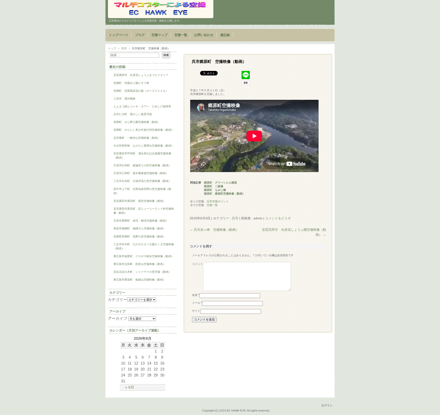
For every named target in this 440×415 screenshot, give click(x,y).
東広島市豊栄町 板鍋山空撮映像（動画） (139, 279)
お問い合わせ (203, 35)
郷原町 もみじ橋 (215, 190)
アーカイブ (117, 318)
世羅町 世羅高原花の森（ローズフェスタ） (140, 90)
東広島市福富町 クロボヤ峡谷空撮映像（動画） (143, 256)
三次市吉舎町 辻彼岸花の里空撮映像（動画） (142, 181)
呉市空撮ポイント (218, 201)
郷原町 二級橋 (213, 186)
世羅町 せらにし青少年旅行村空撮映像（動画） (143, 129)
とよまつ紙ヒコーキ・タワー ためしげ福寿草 (142, 106)
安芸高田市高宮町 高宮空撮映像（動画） (139, 201)
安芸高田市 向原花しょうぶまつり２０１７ (140, 75)
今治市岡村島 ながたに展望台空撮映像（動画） (145, 145)
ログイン (326, 405)
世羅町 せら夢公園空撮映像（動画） (136, 122)
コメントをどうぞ (278, 218)
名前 (195, 295)
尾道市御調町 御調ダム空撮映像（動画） (139, 228)
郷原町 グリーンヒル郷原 (220, 182)
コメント (197, 263)
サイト (196, 310)
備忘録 (225, 35)
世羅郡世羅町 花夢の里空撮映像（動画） (139, 236)
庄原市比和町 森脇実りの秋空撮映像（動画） (142, 165)
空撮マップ (159, 35)
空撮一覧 (180, 35)
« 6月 (129, 387)
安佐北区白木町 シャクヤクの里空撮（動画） (142, 271)
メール (197, 302)
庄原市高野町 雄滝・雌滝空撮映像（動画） (140, 220)
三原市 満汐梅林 (124, 98)
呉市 (235, 218)
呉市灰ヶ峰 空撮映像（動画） (214, 229)
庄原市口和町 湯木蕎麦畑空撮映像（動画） (140, 173)
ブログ (140, 35)
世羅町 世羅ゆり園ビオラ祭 (131, 83)
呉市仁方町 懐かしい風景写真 (132, 114)
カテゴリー (117, 299)
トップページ (118, 35)
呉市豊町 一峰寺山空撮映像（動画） (136, 137)
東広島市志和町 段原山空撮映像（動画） (139, 264)
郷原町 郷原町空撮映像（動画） (224, 193)
